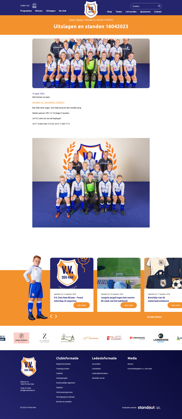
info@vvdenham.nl (27, 390)
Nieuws (79, 20)
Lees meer (81, 305)
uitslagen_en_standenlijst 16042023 (48, 102)
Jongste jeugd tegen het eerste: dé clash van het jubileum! (118, 299)
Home (71, 20)
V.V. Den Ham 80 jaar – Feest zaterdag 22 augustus (68, 299)
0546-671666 (25, 388)
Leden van (24, 5)
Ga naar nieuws (154, 317)
